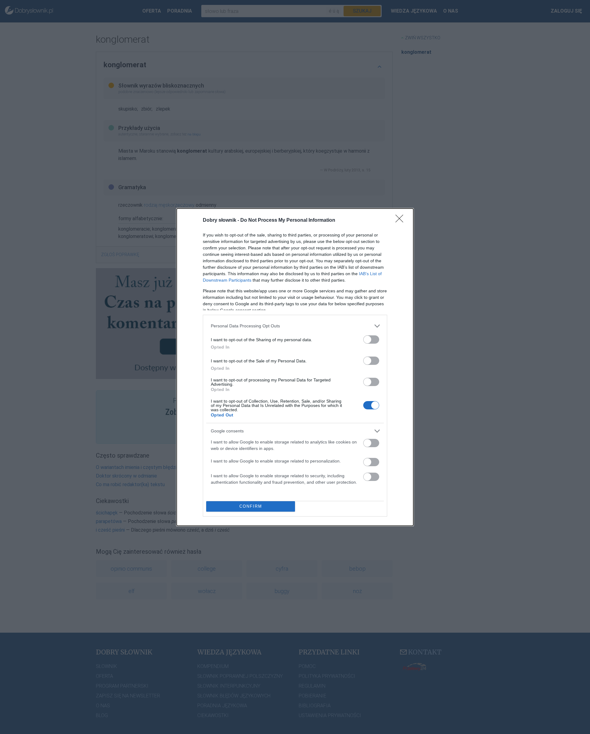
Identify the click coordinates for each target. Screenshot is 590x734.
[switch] (371, 339)
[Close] (401, 220)
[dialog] (295, 367)
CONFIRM (250, 506)
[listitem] (295, 326)
